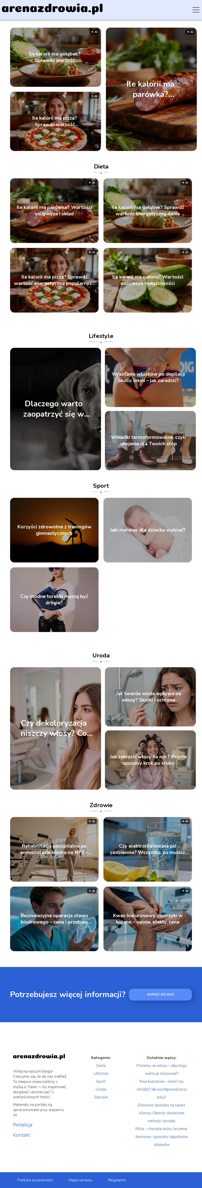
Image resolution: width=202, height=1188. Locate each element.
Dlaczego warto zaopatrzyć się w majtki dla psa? (53, 409)
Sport (101, 486)
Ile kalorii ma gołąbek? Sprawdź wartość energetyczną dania (54, 57)
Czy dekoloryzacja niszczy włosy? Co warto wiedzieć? (54, 728)
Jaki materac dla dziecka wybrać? (147, 530)
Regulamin (117, 1180)
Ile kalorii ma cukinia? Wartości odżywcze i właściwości (147, 280)
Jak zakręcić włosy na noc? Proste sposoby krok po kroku (148, 760)
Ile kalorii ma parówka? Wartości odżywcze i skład (150, 89)
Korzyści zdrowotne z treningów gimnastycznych (54, 530)
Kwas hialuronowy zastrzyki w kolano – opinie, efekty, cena (148, 918)
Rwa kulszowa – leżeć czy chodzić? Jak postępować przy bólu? (161, 1089)
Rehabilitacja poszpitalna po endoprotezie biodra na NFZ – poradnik (54, 849)
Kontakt (21, 1135)
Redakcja (23, 1125)
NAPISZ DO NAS (160, 994)
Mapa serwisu (80, 1180)
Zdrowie (101, 805)
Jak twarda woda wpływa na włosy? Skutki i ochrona (148, 696)
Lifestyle (101, 336)
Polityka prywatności (35, 1180)
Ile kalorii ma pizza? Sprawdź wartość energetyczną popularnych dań (54, 121)
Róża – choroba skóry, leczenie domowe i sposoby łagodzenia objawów (161, 1136)
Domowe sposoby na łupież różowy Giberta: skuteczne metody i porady (161, 1113)
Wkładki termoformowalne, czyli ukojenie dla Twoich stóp (148, 440)
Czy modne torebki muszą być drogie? (54, 599)
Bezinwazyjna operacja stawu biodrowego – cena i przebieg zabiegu (54, 918)
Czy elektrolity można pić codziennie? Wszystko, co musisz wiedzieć (147, 849)
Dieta (101, 166)
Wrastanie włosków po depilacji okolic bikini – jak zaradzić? (148, 377)
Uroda (101, 655)
